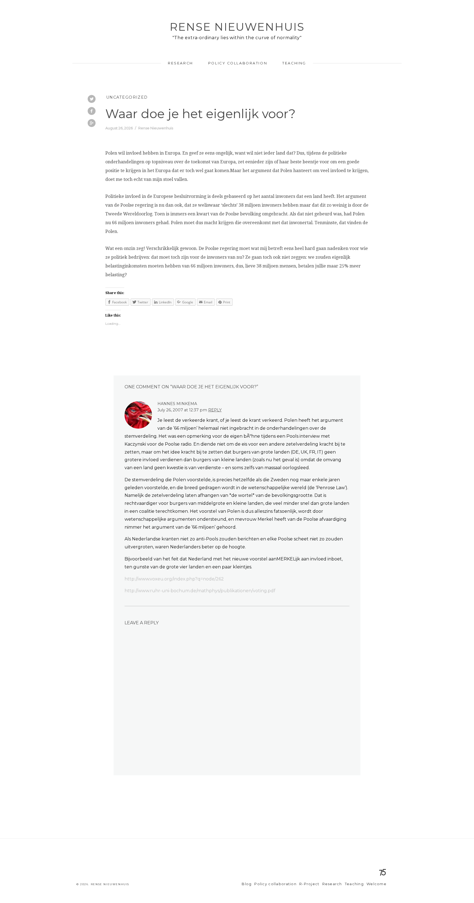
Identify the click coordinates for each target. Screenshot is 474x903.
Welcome (376, 884)
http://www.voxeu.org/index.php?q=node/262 (174, 579)
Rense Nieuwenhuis (237, 26)
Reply (215, 410)
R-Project (309, 884)
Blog (247, 884)
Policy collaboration (237, 63)
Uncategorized (127, 97)
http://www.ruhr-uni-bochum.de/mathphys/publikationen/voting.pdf (200, 590)
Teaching (294, 63)
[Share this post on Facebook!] (91, 111)
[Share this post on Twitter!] (91, 99)
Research (180, 63)
